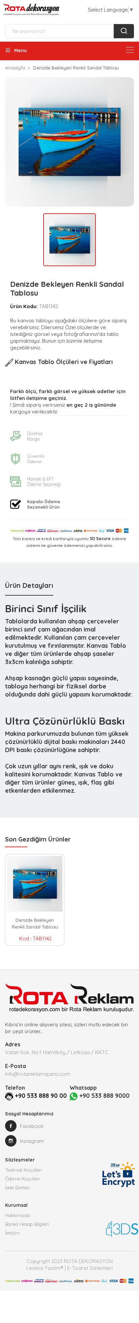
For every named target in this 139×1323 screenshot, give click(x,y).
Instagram (32, 1141)
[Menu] (130, 50)
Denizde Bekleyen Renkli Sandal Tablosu (35, 923)
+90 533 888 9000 (104, 1096)
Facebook (32, 1126)
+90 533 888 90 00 (41, 1096)
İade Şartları (17, 1188)
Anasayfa (15, 67)
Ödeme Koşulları (22, 1179)
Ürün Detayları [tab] (29, 585)
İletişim (12, 1233)
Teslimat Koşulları (23, 1170)
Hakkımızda (17, 1215)
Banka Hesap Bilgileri (27, 1224)
